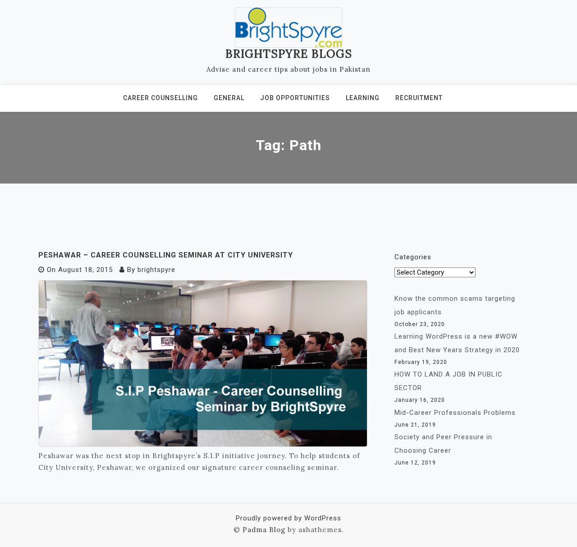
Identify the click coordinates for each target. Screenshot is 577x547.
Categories (412, 257)
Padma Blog (264, 529)
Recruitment (419, 97)
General (229, 97)
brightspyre (156, 270)
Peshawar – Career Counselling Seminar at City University (165, 255)
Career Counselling (160, 97)
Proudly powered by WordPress (288, 518)
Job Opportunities (295, 97)
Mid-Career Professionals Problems (455, 413)
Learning (363, 97)
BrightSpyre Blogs (288, 53)
